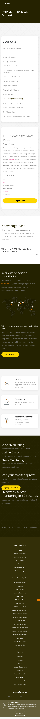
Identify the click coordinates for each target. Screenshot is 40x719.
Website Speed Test (20, 593)
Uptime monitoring (20, 557)
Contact (20, 660)
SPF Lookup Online (20, 624)
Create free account (20, 567)
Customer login (20, 571)
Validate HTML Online (20, 617)
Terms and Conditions (20, 667)
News (20, 564)
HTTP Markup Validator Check (13, 77)
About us (20, 656)
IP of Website (20, 603)
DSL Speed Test (20, 600)
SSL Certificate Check (10, 53)
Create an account (10, 354)
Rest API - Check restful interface (13, 103)
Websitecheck (19, 677)
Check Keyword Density (20, 631)
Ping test (20, 586)
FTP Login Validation (9, 61)
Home (20, 550)
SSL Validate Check (9, 112)
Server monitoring (20, 553)
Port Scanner (20, 589)
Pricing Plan (20, 560)
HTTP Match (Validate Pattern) (13, 99)
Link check (20, 638)
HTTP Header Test (20, 607)
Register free (20, 201)
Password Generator (20, 614)
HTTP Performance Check (11, 66)
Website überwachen (20, 681)
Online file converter (20, 635)
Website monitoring (20, 684)
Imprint (20, 663)
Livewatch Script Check (10, 81)
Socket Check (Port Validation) (13, 107)
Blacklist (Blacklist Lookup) (12, 48)
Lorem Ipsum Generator (20, 628)
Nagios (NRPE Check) (10, 86)
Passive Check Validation (11, 90)
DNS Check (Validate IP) (10, 57)
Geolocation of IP (20, 645)
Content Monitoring (20, 674)
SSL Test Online (20, 621)
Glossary (20, 670)
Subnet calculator (20, 582)
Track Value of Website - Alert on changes (16, 116)
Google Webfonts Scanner (20, 610)
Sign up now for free (11, 488)
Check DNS (20, 596)
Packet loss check (20, 641)
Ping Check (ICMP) (9, 94)
